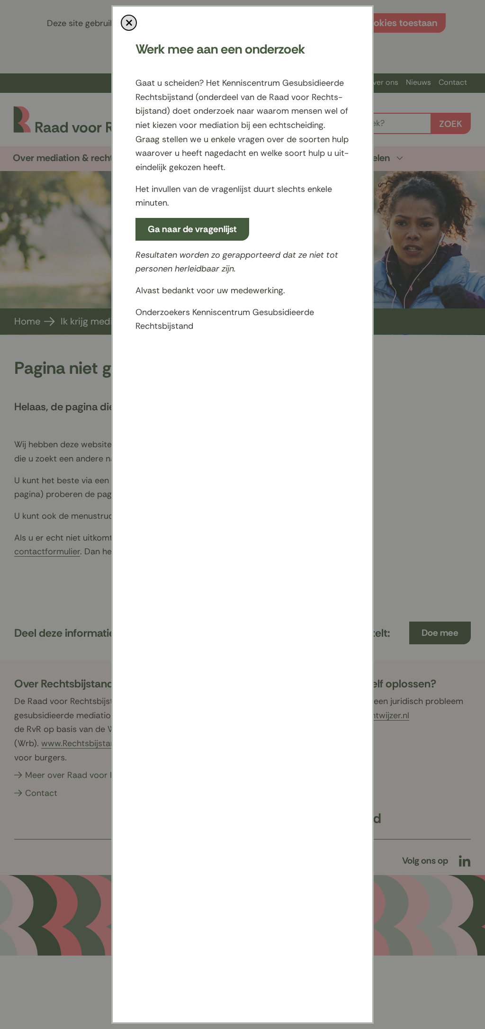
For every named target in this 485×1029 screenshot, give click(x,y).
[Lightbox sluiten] (128, 22)
